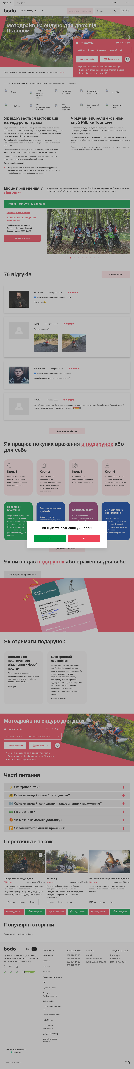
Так (49, 538)
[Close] (103, 524)
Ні (84, 538)
